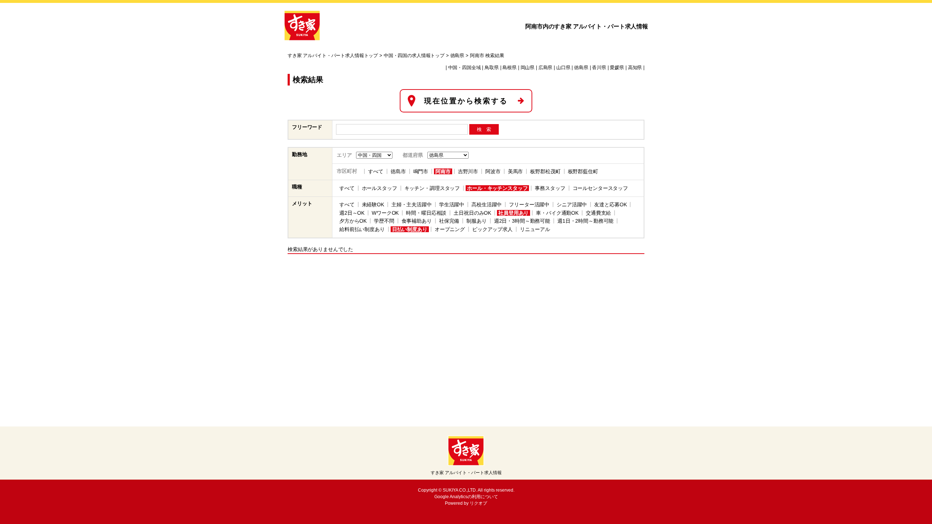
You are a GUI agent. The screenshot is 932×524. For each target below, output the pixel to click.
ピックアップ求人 (492, 229)
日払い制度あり (409, 229)
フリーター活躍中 (529, 204)
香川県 (599, 67)
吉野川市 (468, 171)
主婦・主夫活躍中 (411, 204)
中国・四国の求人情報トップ (414, 55)
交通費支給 (598, 213)
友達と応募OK (610, 204)
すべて (375, 171)
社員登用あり (513, 213)
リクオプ (478, 503)
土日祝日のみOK (472, 213)
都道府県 (413, 155)
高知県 (635, 67)
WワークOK (385, 213)
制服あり (476, 221)
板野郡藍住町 (583, 171)
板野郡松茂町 (545, 171)
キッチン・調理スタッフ (432, 188)
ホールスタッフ (379, 188)
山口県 (563, 67)
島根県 (509, 67)
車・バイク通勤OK (557, 213)
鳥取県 (492, 67)
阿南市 (443, 171)
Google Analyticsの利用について (466, 496)
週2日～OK (351, 213)
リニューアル (535, 229)
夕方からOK (353, 221)
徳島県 (457, 55)
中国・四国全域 (464, 67)
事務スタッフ (550, 188)
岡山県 (528, 67)
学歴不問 (384, 221)
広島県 (545, 67)
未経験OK (373, 204)
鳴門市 (421, 171)
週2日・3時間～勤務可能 (522, 221)
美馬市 (515, 171)
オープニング (450, 229)
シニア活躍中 (572, 204)
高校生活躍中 (486, 204)
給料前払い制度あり (362, 229)
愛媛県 (617, 67)
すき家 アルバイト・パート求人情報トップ (333, 55)
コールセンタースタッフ (600, 188)
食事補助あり (417, 221)
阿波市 (493, 171)
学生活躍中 (451, 204)
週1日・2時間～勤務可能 (585, 221)
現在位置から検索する (466, 101)
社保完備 (449, 221)
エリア (344, 155)
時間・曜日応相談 (426, 213)
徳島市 (398, 171)
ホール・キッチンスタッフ (497, 188)
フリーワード (307, 127)
